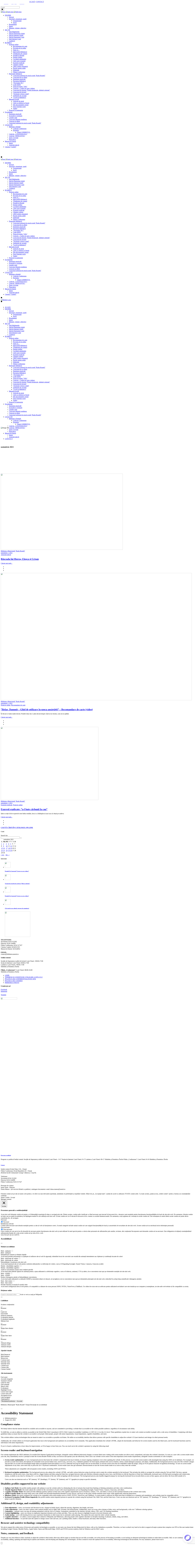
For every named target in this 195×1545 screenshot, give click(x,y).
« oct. (2, 855)
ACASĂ (32, 2)
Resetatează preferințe (8, 1401)
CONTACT (40, 2)
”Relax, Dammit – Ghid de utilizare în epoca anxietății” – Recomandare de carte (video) (47, 709)
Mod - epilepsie (6, 1251)
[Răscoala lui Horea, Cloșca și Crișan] (62, 549)
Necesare (6, 1222)
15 (2, 848)
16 (4, 848)
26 (11, 850)
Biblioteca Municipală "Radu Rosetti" (13, 551)
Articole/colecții (6, 555)
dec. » (7, 855)
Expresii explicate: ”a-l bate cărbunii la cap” (24, 809)
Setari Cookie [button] (5, 1197)
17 (7, 848)
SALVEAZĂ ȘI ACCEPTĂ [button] (10, 1235)
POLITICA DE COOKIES (14, 981)
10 (7, 846)
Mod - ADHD (5, 1273)
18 (9, 848)
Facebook (4, 989)
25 (9, 850)
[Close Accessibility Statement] (1, 1408)
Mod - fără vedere (7, 1281)
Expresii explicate (6, 805)
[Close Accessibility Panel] (1, 1243)
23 (4, 850)
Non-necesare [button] (5, 1227)
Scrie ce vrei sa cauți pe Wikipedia (31, 1294)
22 (2, 850)
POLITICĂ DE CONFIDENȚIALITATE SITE (20, 979)
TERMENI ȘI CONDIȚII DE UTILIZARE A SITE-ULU (24, 977)
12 (11, 846)
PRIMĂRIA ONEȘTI (12, 982)
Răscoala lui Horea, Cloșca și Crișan (20, 559)
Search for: (4, 835)
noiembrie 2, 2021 (6, 553)
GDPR (7, 975)
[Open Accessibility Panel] (1, 1543)
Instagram (4, 991)
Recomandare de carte (18, 705)
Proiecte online (5, 705)
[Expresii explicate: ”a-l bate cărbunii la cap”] (49, 799)
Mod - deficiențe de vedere (9, 1258)
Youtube (3, 995)
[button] (1, 1310)
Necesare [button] (4, 1220)
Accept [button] (12, 1197)
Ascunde (19, 1401)
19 (11, 848)
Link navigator (5, 1397)
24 (7, 850)
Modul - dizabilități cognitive (10, 1266)
